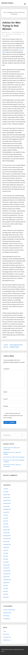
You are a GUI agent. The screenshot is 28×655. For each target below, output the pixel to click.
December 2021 (6, 570)
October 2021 (6, 576)
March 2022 (6, 562)
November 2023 (6, 503)
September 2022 (7, 544)
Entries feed (6, 634)
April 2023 (5, 524)
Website (6, 406)
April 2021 (5, 594)
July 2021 (5, 585)
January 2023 (6, 532)
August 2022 (6, 547)
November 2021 (6, 573)
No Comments (5, 36)
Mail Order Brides (7, 612)
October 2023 (6, 506)
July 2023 (5, 515)
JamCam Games (7, 3)
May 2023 (5, 521)
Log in (4, 631)
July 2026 (5, 488)
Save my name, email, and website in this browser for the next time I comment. (13, 415)
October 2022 (6, 541)
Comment (7, 369)
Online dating (6, 615)
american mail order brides (9, 609)
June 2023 (5, 518)
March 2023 (6, 526)
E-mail (5, 399)
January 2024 (6, 497)
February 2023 (6, 529)
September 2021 (7, 579)
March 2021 (6, 597)
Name (5, 392)
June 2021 (5, 588)
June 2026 (5, 491)
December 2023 (6, 500)
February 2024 (6, 494)
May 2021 (5, 591)
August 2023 (6, 512)
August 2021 (6, 582)
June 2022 (5, 553)
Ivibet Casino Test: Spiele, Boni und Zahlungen (13, 457)
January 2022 (6, 567)
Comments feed (6, 637)
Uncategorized (17, 34)
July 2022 (5, 550)
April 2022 (5, 559)
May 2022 (5, 556)
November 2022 (6, 538)
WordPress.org (6, 640)
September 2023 (7, 509)
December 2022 (6, 535)
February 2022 (6, 565)
